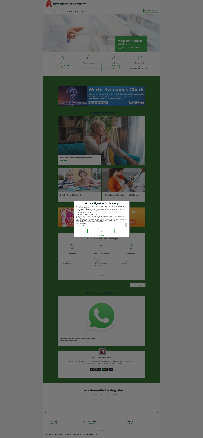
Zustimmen (120, 231)
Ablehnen (82, 231)
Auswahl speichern (101, 231)
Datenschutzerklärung (113, 218)
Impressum (101, 235)
